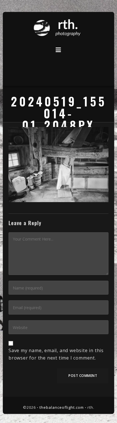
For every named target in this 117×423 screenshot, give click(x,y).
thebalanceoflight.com (61, 407)
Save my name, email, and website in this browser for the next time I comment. (56, 354)
